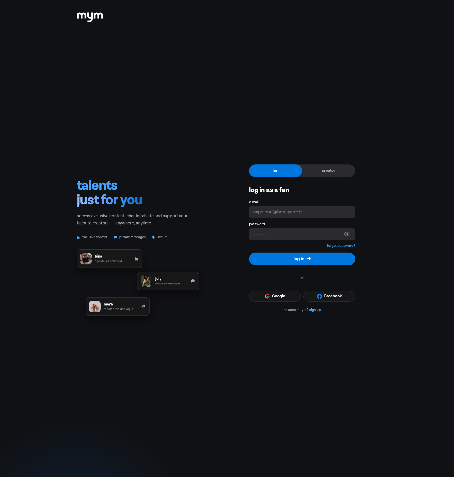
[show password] (347, 234)
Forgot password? (341, 245)
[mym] (90, 16)
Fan (275, 170)
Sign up (315, 310)
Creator (328, 170)
